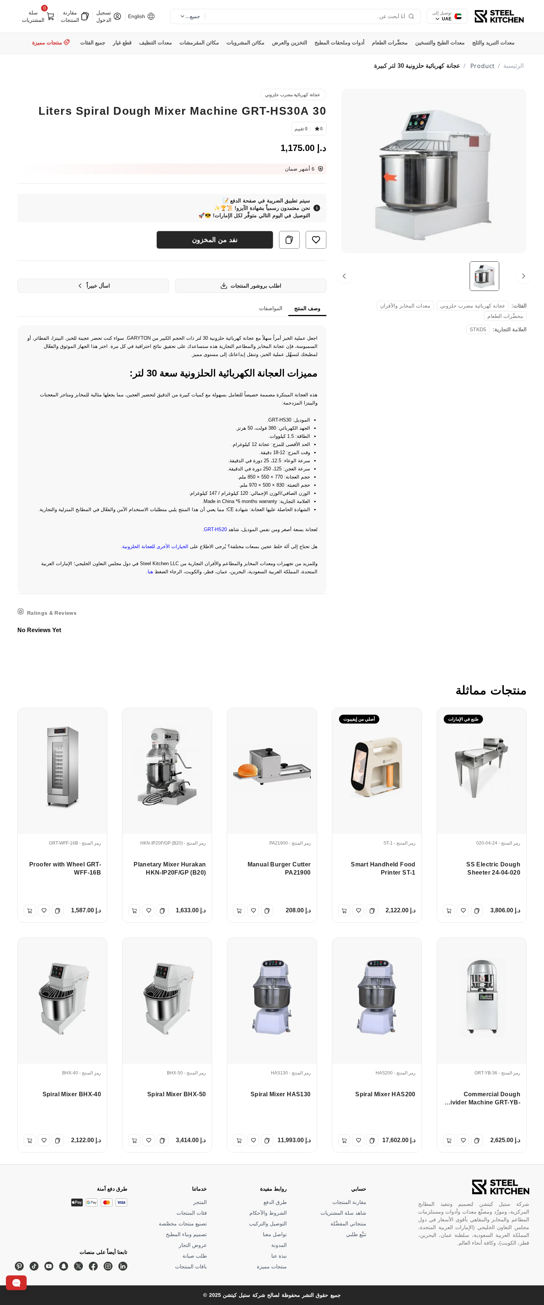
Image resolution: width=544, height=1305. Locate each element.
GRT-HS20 (215, 529)
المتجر (200, 1202)
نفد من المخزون (215, 240)
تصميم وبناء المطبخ (186, 1234)
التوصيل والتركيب (268, 1224)
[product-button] (316, 240)
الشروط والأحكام (268, 1213)
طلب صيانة (194, 1256)
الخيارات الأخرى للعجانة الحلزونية (155, 546)
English (137, 16)
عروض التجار (193, 1245)
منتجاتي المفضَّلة (348, 1224)
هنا (150, 571)
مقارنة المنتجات (70, 16)
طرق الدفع (275, 1202)
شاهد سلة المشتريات (343, 1213)
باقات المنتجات (191, 1266)
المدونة (279, 1245)
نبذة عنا (279, 1256)
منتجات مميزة (272, 1266)
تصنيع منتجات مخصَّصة (183, 1224)
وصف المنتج (307, 308)
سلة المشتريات (34, 15)
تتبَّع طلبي (356, 1234)
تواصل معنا (275, 1234)
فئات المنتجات (192, 1213)
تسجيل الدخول (104, 16)
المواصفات (270, 308)
